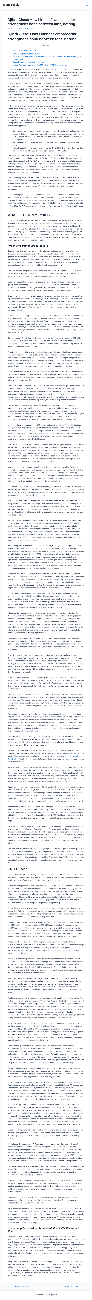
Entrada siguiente (72, 1286)
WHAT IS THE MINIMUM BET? (24, 51)
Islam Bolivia (11, 4)
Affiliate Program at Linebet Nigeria (26, 54)
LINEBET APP (17, 59)
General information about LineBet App (28, 62)
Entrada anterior (19, 1286)
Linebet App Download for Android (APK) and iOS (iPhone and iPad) (40, 65)
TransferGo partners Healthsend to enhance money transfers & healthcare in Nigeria (46, 56)
